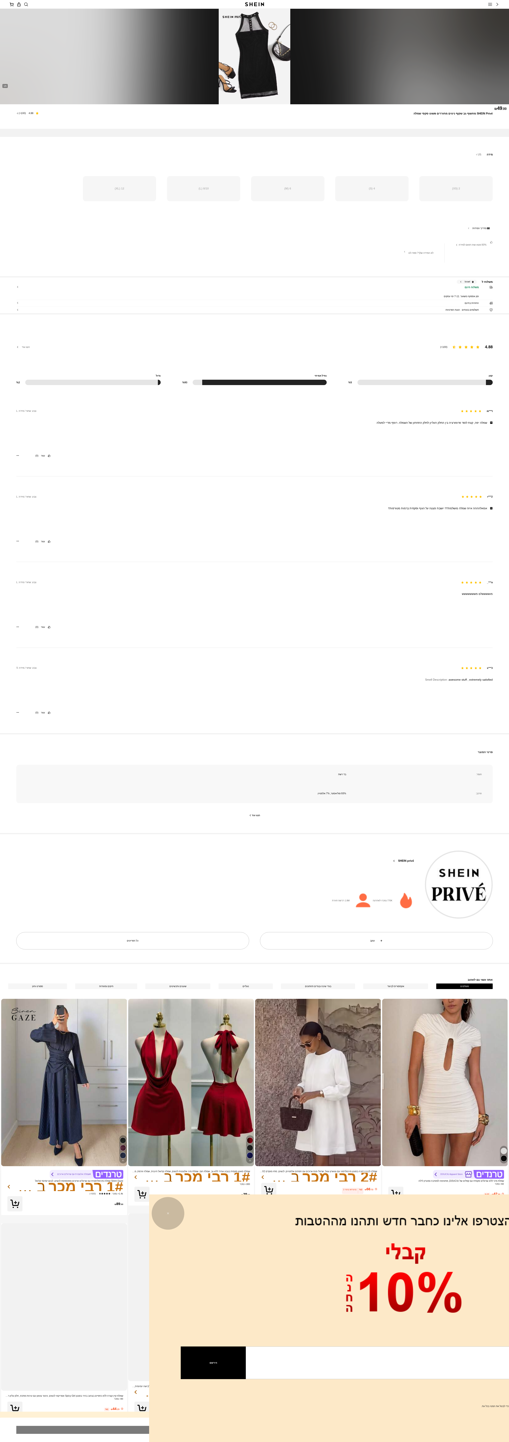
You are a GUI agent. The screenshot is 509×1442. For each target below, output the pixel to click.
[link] (469, 581)
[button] (268, 611)
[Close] (18, 45)
